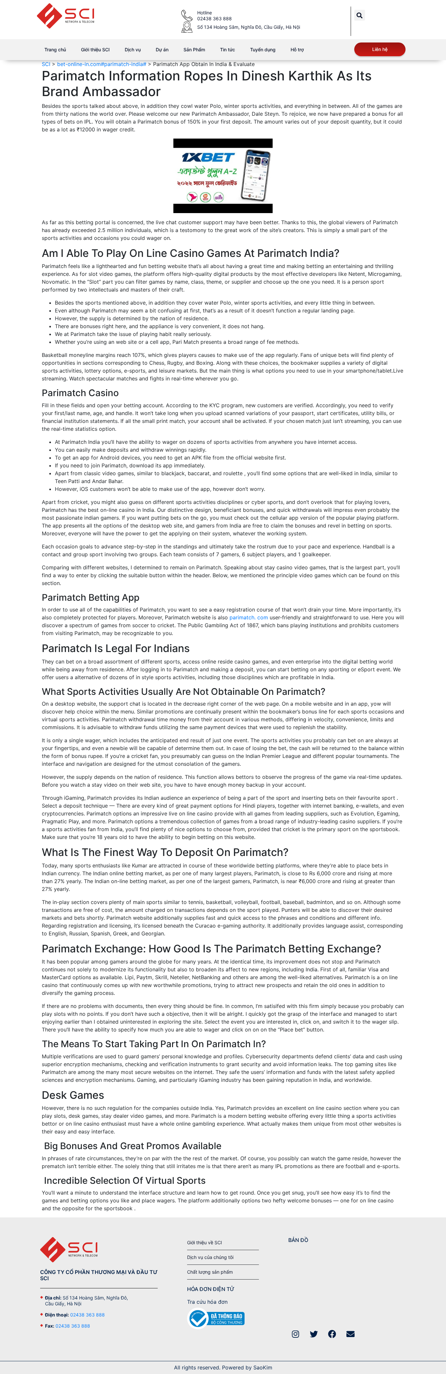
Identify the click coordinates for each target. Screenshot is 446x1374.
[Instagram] (295, 1334)
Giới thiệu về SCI (204, 1242)
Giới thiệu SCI (95, 49)
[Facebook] (332, 1334)
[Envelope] (350, 1334)
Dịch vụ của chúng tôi (210, 1257)
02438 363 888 (87, 1314)
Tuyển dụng (263, 49)
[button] (359, 15)
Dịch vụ (133, 49)
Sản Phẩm (194, 49)
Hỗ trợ (297, 49)
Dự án (162, 49)
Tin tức (227, 49)
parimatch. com (249, 617)
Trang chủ (55, 49)
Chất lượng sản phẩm (210, 1272)
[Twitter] (314, 1334)
